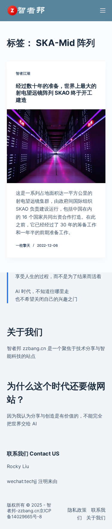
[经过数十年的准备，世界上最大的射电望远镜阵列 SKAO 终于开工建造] (56, 146)
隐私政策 (77, 510)
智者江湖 (23, 73)
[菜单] (102, 10)
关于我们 (95, 518)
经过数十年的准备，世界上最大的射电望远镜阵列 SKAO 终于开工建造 (56, 93)
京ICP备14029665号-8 (29, 513)
